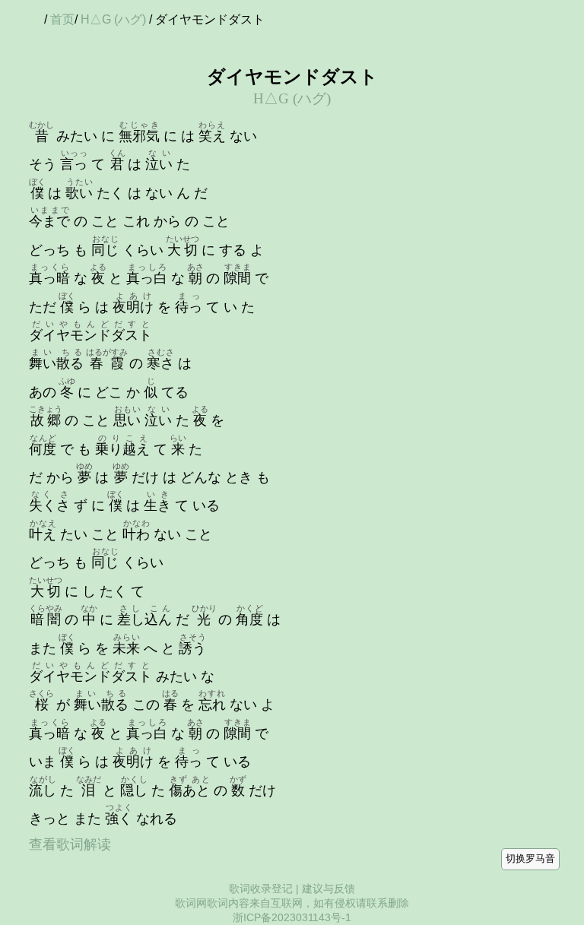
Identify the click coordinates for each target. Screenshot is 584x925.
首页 (62, 19)
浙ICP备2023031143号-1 (292, 917)
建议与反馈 (328, 888)
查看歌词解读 (70, 844)
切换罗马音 (530, 858)
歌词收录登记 (261, 888)
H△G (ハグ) (113, 19)
